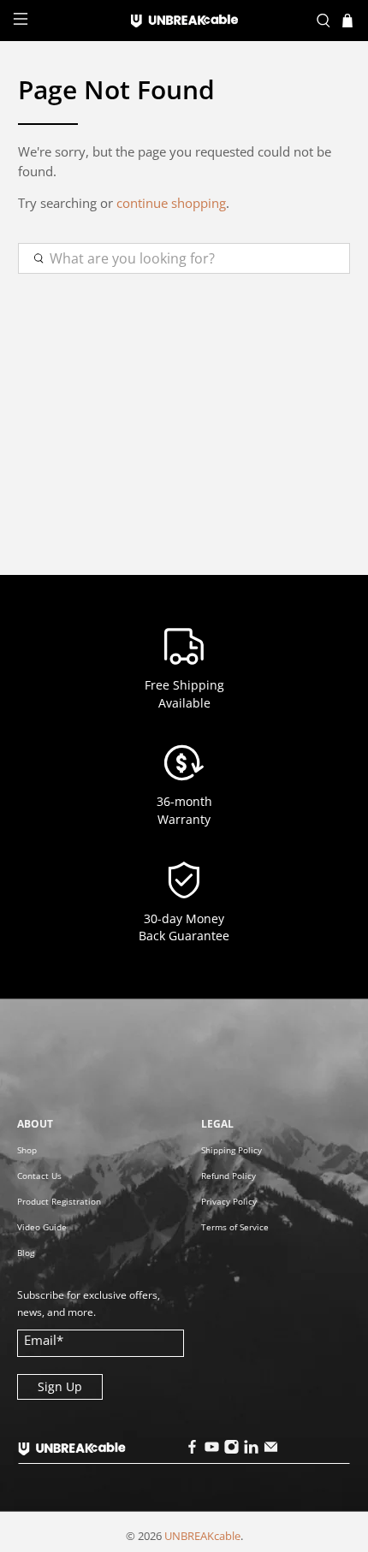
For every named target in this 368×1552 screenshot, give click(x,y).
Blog (25, 1253)
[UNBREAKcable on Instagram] (231, 1450)
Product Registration (59, 1201)
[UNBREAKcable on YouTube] (211, 1450)
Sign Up (60, 1386)
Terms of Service (235, 1227)
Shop (27, 1150)
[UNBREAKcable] (184, 21)
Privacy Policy (229, 1201)
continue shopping (171, 202)
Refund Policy (228, 1176)
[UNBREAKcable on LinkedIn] (250, 1450)
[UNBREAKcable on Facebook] (191, 1450)
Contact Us (39, 1176)
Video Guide (42, 1227)
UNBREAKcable (202, 1536)
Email (43, 1339)
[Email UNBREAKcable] (270, 1450)
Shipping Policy (231, 1150)
